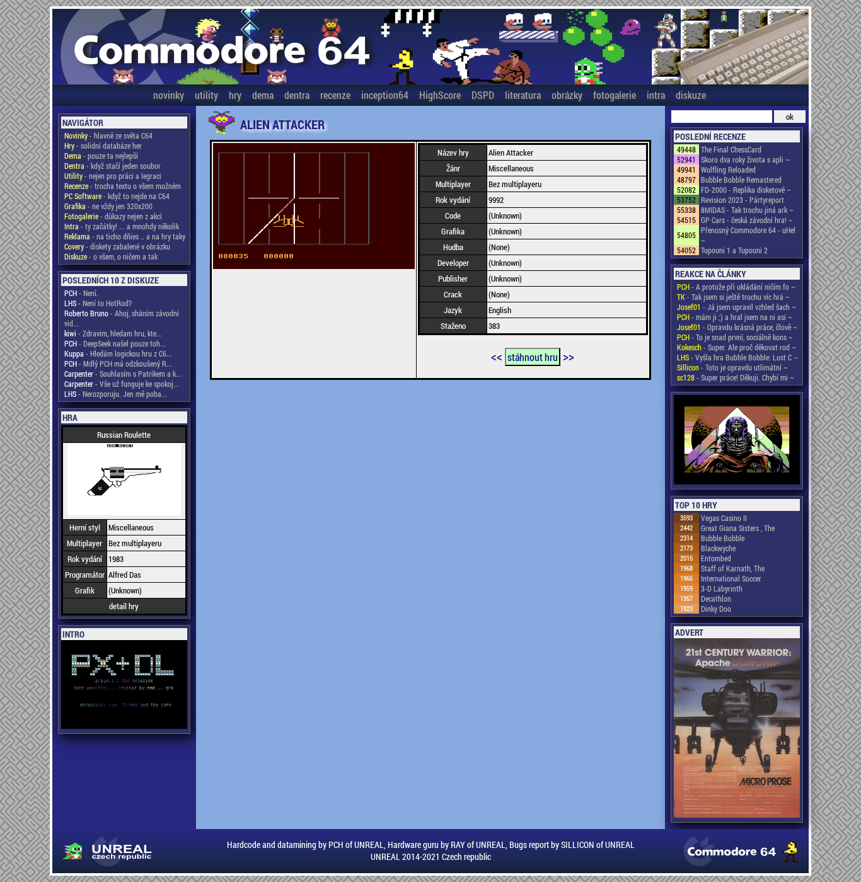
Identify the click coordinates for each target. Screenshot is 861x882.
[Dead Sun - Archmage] (737, 440)
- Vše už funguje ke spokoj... (121, 384)
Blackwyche (718, 548)
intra (656, 94)
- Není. (81, 293)
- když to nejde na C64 (117, 196)
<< (496, 356)
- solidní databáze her (103, 145)
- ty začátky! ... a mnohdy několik (121, 226)
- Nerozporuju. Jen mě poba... (115, 394)
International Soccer (731, 578)
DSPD (482, 94)
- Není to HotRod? (98, 303)
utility (206, 94)
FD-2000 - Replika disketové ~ (746, 190)
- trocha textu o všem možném (122, 186)
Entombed (716, 558)
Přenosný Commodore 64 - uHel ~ (748, 235)
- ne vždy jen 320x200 (108, 206)
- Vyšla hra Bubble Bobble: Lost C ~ (737, 357)
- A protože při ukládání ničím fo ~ (736, 287)
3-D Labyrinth (722, 588)
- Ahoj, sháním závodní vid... (121, 318)
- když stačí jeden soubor (112, 166)
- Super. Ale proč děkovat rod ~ (736, 347)
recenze (335, 94)
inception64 (384, 94)
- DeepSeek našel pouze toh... (115, 343)
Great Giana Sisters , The (738, 528)
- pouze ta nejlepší (101, 156)
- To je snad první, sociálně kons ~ (735, 337)
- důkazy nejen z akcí (113, 216)
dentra (296, 94)
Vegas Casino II (724, 518)
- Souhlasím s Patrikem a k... (123, 374)
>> (568, 356)
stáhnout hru (532, 357)
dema (263, 94)
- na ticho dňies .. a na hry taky (124, 236)
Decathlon (716, 598)
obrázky (567, 94)
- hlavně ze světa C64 (108, 135)
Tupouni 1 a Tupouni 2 (734, 250)
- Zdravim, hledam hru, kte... (113, 333)
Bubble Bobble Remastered (741, 180)
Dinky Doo (716, 609)
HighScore (440, 94)
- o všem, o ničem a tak (111, 256)
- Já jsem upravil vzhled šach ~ (736, 307)
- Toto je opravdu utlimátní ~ (732, 367)
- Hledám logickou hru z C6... (118, 353)
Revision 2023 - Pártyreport (742, 200)
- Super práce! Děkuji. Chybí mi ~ (735, 377)
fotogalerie (614, 94)
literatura (523, 94)
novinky (168, 94)
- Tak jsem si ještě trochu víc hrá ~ (733, 297)
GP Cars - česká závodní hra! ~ (747, 220)
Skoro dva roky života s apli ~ (745, 159)
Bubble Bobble (722, 538)
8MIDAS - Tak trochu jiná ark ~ (747, 210)
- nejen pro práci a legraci (112, 176)
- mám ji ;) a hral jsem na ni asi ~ (734, 317)
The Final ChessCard (731, 149)
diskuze (691, 94)
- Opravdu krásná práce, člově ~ (737, 327)
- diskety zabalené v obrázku (117, 246)
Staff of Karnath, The (733, 568)
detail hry (124, 606)
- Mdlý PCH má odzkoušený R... (118, 363)
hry (235, 94)
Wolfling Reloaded (728, 169)
